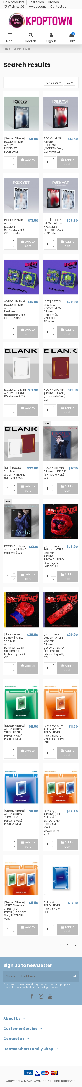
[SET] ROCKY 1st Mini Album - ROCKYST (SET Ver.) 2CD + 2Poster (53, 226)
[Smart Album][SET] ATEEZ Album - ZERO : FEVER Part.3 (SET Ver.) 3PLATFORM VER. (54, 822)
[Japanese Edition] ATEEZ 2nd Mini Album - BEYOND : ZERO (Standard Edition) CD (54, 556)
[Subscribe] (74, 976)
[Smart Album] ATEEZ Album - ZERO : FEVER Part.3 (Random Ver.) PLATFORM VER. (15, 910)
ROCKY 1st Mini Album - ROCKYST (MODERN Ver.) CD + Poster (53, 144)
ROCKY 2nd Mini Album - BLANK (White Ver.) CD (15, 393)
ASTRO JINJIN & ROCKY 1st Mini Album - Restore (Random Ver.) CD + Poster (14, 309)
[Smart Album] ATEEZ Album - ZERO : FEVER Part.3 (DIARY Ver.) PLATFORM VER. (54, 734)
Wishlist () (16, 6)
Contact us (58, 6)
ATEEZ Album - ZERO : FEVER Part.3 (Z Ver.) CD (54, 907)
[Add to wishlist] (18, 135)
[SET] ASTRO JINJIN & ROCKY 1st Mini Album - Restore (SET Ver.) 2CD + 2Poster (53, 311)
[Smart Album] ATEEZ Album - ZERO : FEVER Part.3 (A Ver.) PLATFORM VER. (14, 732)
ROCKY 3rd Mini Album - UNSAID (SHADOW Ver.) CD (55, 473)
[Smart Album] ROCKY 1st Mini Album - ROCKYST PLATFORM (14, 144)
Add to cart (30, 162)
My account (37, 6)
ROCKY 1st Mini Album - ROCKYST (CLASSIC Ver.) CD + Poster (14, 226)
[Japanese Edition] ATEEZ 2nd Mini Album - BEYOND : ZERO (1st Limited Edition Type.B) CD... (54, 645)
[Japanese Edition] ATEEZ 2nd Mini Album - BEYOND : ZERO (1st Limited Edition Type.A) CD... (14, 645)
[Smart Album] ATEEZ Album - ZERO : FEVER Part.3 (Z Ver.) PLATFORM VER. (14, 817)
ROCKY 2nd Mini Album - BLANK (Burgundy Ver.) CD (55, 395)
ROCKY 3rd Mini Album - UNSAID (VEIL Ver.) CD (15, 549)
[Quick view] (24, 135)
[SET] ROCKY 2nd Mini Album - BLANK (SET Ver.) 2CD (14, 473)
